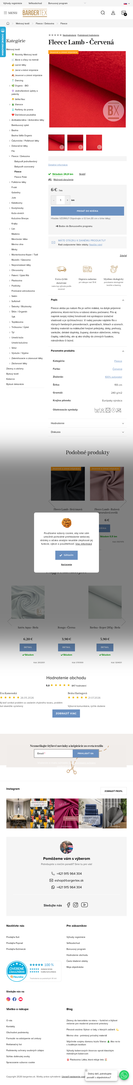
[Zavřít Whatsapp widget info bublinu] (86, 1070)
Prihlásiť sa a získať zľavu (98, 571)
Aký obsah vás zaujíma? (88, 538)
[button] (124, 1075)
